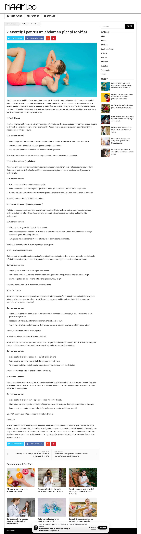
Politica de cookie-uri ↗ (47, 528)
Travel (103, 74)
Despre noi (34, 16)
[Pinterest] (53, 38)
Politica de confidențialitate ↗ (49, 530)
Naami (13, 530)
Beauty (104, 41)
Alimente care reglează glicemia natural (17, 490)
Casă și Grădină (107, 49)
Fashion (104, 57)
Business (105, 45)
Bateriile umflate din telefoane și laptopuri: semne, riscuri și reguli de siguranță (122, 119)
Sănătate (34, 24)
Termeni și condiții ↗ (63, 528)
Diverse (104, 53)
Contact (50, 16)
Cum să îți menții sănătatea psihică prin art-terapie (81, 520)
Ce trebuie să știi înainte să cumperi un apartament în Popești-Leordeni (120, 141)
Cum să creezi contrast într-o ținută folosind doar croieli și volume (121, 130)
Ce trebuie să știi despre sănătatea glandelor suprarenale (17, 521)
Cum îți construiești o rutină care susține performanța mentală (81, 491)
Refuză (93, 527)
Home (23, 24)
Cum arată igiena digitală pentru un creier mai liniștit (50, 490)
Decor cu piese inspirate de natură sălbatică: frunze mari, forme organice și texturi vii (121, 85)
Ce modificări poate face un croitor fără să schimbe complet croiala (122, 152)
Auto (103, 36)
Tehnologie (105, 70)
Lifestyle (104, 62)
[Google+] (48, 38)
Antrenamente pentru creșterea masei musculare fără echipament (71, 455)
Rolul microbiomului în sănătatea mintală (48, 520)
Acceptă (103, 527)
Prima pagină (15, 16)
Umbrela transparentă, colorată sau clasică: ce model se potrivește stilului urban (122, 96)
